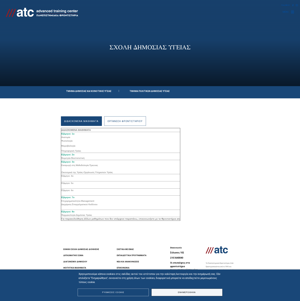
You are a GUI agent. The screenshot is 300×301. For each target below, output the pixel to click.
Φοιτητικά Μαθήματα (74, 268)
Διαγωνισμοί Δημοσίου (75, 262)
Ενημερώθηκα (187, 292)
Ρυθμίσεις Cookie (113, 292)
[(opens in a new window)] (292, 5)
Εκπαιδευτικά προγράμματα (131, 255)
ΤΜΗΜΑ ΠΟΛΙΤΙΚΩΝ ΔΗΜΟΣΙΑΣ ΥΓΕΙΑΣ (150, 91)
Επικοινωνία (123, 268)
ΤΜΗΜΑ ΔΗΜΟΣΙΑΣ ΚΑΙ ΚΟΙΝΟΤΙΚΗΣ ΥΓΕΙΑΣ (88, 91)
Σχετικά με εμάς (125, 249)
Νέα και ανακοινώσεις (128, 262)
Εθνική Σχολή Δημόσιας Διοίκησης (81, 249)
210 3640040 (176, 258)
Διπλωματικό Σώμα (73, 255)
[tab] (81, 121)
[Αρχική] (43, 12)
